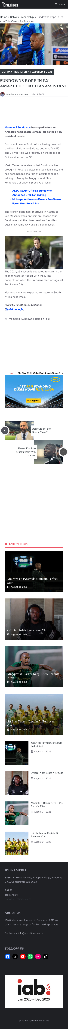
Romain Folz (42, 318)
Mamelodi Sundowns (18, 127)
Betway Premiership (22, 17)
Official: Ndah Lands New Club (27, 630)
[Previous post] (4, 430)
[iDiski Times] (10, 4)
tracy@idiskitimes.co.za (18, 899)
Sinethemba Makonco (17, 94)
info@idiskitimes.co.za (30, 933)
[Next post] (63, 452)
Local (48, 71)
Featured (36, 71)
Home (3, 17)
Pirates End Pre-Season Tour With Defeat (26, 452)
